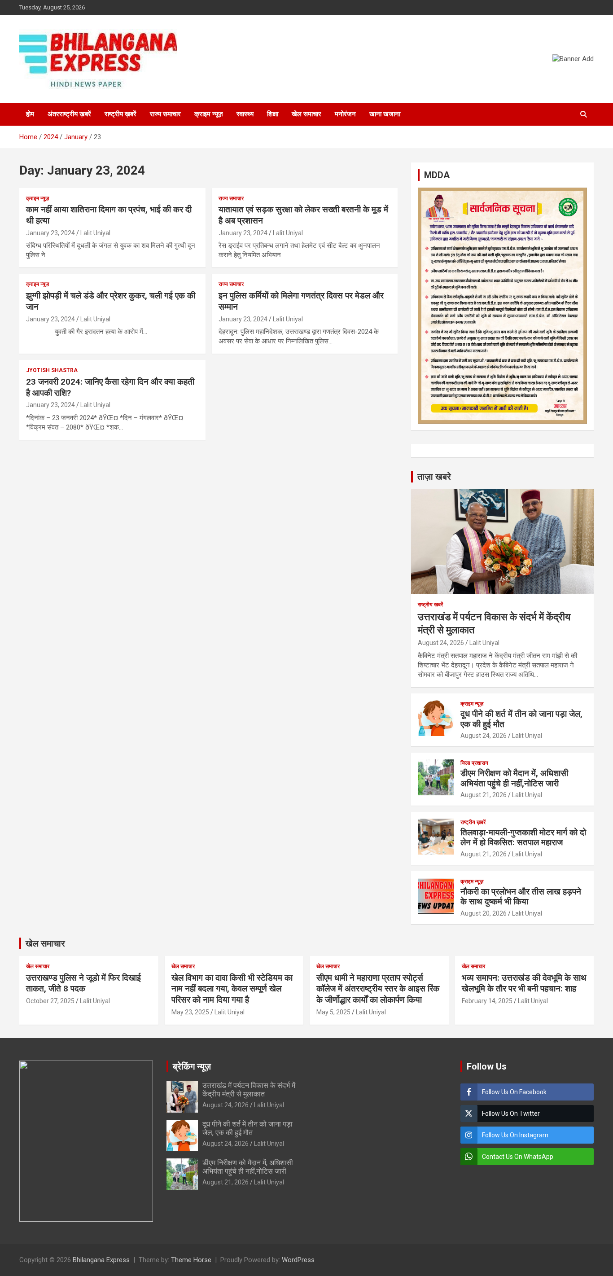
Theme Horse (191, 1260)
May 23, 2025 (190, 1012)
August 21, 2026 (483, 794)
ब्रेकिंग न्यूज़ (192, 1066)
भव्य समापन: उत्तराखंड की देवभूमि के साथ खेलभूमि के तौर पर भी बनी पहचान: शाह (524, 983)
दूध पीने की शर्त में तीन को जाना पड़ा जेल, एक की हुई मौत (521, 719)
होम (30, 114)
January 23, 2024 (50, 233)
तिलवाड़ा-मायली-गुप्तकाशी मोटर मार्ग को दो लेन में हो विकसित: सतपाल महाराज (523, 837)
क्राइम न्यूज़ (208, 114)
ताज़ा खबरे (434, 476)
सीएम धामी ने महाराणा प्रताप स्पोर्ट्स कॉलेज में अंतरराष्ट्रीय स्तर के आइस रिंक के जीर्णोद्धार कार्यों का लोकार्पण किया (377, 989)
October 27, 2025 (50, 1000)
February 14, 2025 (487, 1000)
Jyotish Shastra (52, 370)
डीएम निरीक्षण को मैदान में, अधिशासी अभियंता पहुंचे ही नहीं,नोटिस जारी (514, 778)
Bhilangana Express (101, 1260)
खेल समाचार (306, 114)
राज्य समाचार (165, 114)
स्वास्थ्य (245, 114)
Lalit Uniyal (95, 233)
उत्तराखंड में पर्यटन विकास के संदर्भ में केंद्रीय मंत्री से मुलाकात (248, 1089)
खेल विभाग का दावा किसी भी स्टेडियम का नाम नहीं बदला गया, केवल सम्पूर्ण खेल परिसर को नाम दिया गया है (232, 989)
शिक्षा (272, 114)
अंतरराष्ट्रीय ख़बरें (69, 114)
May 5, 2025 (333, 1012)
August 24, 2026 (441, 642)
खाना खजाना (384, 114)
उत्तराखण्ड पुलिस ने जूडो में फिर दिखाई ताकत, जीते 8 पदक (83, 983)
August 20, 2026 (483, 913)
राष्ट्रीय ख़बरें (120, 114)
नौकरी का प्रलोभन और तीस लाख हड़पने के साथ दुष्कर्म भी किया (520, 896)
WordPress (298, 1260)
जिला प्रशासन (474, 763)
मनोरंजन (345, 114)
